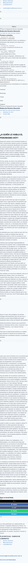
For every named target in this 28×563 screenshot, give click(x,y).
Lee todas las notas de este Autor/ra (10, 33)
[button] (14, 26)
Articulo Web (6, 114)
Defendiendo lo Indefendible (7, 38)
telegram (15, 514)
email (15, 507)
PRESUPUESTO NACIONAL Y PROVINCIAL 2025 (12, 71)
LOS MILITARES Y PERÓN (6, 63)
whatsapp (15, 510)
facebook (15, 504)
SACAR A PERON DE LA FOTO (8, 54)
